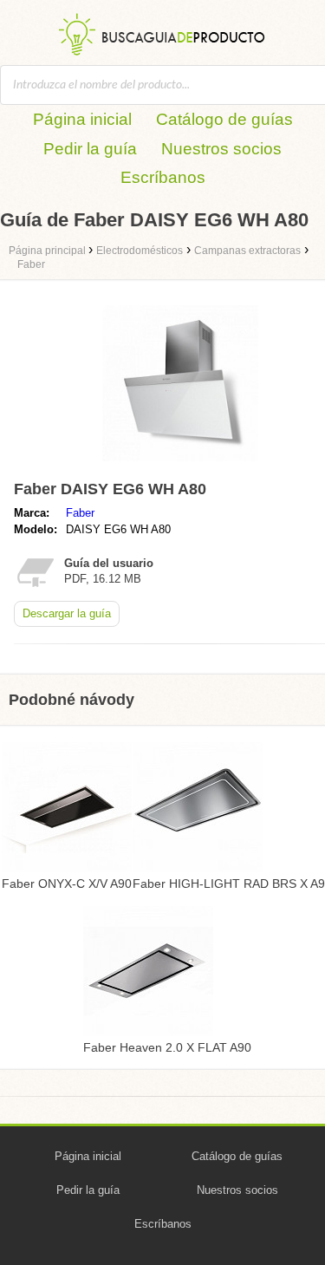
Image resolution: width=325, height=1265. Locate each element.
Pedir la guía (90, 149)
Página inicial (82, 119)
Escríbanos (162, 177)
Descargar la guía (67, 613)
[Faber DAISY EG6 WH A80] (180, 465)
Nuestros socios (221, 149)
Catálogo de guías (224, 119)
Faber (80, 512)
